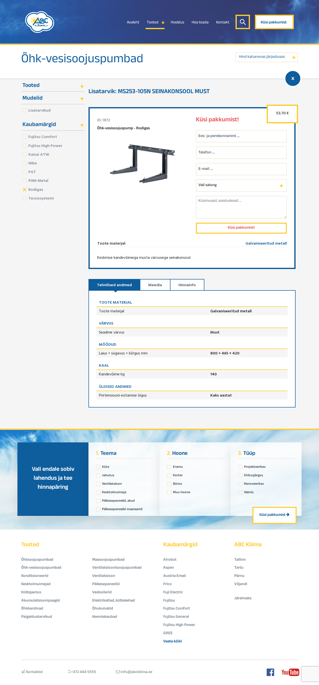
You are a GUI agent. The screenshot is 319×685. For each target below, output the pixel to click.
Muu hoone (181, 491)
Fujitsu (169, 601)
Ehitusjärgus (253, 474)
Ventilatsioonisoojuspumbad (117, 568)
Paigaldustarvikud (36, 617)
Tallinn (240, 560)
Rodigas (35, 189)
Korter (178, 474)
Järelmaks (242, 598)
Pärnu (239, 576)
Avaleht (133, 22)
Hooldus (177, 22)
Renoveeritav (254, 482)
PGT (32, 172)
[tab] (53, 85)
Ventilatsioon (112, 482)
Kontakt (222, 22)
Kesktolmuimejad (36, 584)
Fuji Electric (173, 592)
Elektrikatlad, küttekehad (113, 601)
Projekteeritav (255, 465)
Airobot (169, 560)
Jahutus (108, 474)
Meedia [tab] (155, 285)
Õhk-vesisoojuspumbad (82, 60)
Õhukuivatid (102, 609)
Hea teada (200, 22)
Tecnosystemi (41, 198)
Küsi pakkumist (274, 22)
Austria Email (174, 576)
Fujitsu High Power (45, 145)
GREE (168, 633)
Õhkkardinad (32, 609)
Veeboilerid (102, 592)
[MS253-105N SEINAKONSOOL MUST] (143, 163)
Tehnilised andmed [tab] (114, 285)
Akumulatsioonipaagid (40, 601)
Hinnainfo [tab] (187, 285)
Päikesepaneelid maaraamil (122, 508)
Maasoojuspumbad (108, 560)
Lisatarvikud (39, 110)
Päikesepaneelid (106, 584)
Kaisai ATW (38, 154)
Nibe (32, 163)
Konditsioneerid (34, 576)
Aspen (168, 568)
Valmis (248, 491)
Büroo (177, 482)
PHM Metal (38, 180)
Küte (105, 465)
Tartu (238, 568)
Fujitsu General (176, 617)
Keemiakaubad (104, 617)
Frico (167, 584)
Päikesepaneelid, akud (118, 499)
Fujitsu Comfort (42, 136)
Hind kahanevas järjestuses (262, 57)
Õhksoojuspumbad (37, 560)
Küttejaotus (31, 592)
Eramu (178, 465)
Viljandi (240, 584)
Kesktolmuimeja (114, 491)
